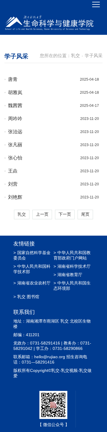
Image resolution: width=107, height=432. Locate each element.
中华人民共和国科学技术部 (32, 269)
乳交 (75, 55)
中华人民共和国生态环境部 (72, 286)
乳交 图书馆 (26, 296)
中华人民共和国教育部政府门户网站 (72, 255)
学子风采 (94, 55)
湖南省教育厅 (68, 274)
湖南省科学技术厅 (72, 266)
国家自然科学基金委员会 (32, 255)
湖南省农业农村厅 (32, 283)
